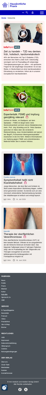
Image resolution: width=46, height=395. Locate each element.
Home (3, 18)
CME (3, 300)
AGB (3, 337)
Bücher (3, 327)
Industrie (4, 294)
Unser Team (5, 365)
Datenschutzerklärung (8, 343)
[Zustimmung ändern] (4, 387)
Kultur (3, 292)
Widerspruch (5, 346)
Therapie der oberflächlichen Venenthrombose (19, 235)
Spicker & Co (6, 297)
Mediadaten (5, 367)
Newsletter (5, 313)
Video (3, 319)
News (3, 280)
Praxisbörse (5, 322)
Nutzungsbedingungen (9, 352)
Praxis (3, 286)
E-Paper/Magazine (7, 310)
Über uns (4, 362)
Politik (3, 283)
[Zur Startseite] (14, 5)
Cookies (4, 349)
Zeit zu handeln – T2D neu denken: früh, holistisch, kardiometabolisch (22, 53)
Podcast (4, 316)
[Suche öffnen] (27, 12)
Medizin (4, 289)
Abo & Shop (5, 324)
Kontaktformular (6, 373)
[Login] (32, 12)
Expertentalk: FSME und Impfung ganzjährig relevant (21, 116)
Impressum (5, 340)
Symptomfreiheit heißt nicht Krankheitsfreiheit (18, 181)
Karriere (4, 370)
